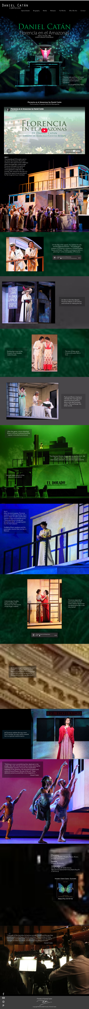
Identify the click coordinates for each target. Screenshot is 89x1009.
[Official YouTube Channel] (3, 998)
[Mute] (78, 257)
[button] (25, 10)
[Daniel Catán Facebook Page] (3, 994)
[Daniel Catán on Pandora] (3, 1005)
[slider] (79, 256)
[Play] (55, 258)
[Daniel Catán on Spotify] (3, 1001)
